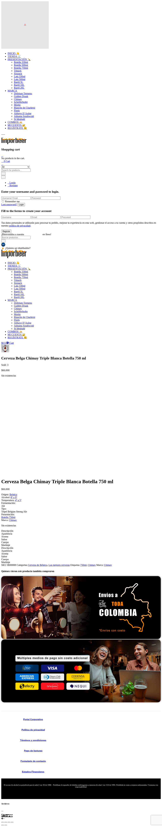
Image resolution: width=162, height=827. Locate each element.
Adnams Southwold (24, 116)
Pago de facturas (33, 750)
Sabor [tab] (4, 539)
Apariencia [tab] (6, 533)
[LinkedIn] (6, 815)
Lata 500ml (19, 79)
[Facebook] (2, 815)
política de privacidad (19, 225)
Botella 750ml (21, 68)
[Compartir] (9, 822)
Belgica (13, 494)
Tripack (18, 70)
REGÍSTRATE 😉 (17, 128)
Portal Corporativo (33, 719)
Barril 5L (18, 82)
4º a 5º (18, 500)
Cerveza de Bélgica (37, 565)
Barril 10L (19, 85)
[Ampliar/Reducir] (2, 822)
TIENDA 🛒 (14, 56)
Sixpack (18, 73)
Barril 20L (19, 87)
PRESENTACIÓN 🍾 (19, 59)
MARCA (12, 90)
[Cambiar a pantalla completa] (5, 822)
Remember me (12, 201)
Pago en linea (12, 244)
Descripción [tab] (7, 531)
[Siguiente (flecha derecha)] (5, 825)
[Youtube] (11, 815)
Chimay (18, 99)
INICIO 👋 (13, 53)
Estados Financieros (33, 771)
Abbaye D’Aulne (22, 113)
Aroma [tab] (4, 536)
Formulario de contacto (33, 761)
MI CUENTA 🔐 (16, 125)
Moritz (17, 105)
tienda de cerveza (33, 234)
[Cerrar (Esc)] (12, 822)
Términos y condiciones (33, 740)
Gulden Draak (21, 96)
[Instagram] (4, 815)
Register (13, 185)
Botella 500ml (21, 65)
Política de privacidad (33, 730)
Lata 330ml (19, 76)
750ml (83, 565)
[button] (5, 161)
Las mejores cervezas (59, 565)
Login (12, 182)
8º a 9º (14, 497)
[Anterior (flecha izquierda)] (2, 825)
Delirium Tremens (23, 93)
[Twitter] (8, 815)
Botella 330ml (21, 62)
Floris (17, 110)
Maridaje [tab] (5, 545)
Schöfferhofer (21, 102)
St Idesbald (19, 119)
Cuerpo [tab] (5, 542)
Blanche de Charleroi (24, 107)
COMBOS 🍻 (15, 122)
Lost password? (9, 204)
